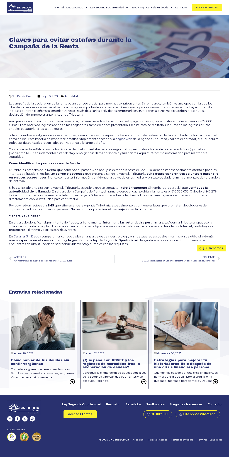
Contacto (181, 7)
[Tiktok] (32, 419)
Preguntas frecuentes (186, 404)
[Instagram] (10, 419)
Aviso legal (138, 439)
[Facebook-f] (17, 419)
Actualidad (71, 96)
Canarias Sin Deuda (27, 236)
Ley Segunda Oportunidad (107, 7)
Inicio (55, 7)
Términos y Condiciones (210, 439)
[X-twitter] (25, 419)
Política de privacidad (182, 439)
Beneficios (133, 404)
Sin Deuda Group (72, 7)
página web (124, 139)
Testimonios (155, 404)
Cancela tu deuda (157, 7)
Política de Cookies (157, 439)
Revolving (137, 7)
